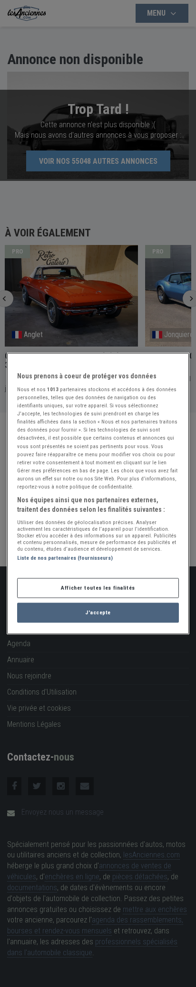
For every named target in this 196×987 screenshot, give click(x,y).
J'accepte (98, 612)
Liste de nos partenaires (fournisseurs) (65, 558)
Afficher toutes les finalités (98, 587)
